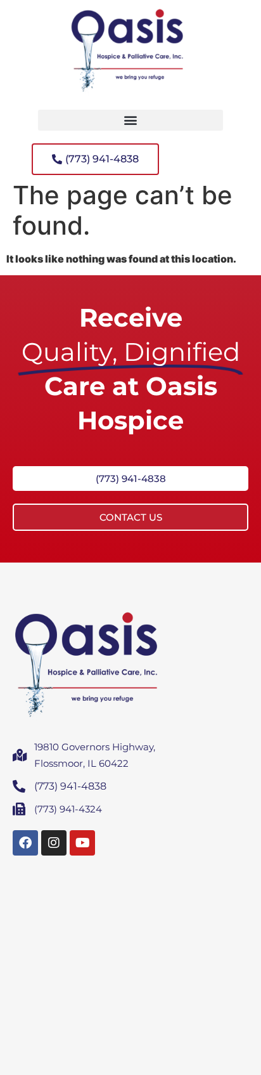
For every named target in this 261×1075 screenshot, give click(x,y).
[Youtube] (82, 843)
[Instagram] (54, 843)
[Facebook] (25, 843)
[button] (130, 120)
